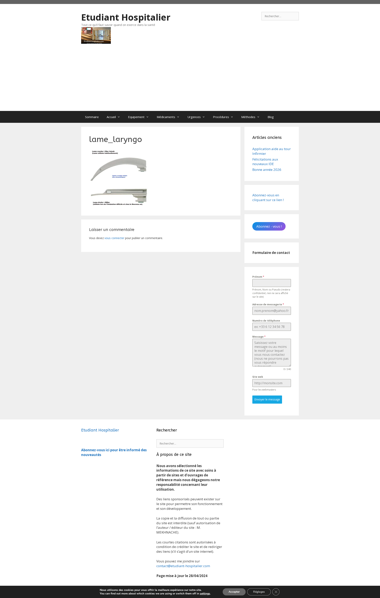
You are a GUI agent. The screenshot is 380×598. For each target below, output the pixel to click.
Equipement (136, 117)
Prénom (258, 276)
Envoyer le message (267, 399)
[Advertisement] (190, 81)
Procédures (221, 117)
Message (259, 336)
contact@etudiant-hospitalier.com (183, 566)
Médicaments (166, 117)
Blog (271, 117)
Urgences (194, 117)
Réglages (259, 592)
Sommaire (92, 117)
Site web (257, 376)
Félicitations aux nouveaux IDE (265, 161)
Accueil (111, 117)
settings (205, 593)
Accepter (234, 592)
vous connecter (114, 238)
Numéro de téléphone (266, 320)
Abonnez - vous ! (269, 226)
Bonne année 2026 (266, 169)
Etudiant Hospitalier (125, 17)
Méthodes (248, 117)
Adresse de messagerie (268, 304)
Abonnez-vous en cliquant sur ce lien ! (268, 197)
